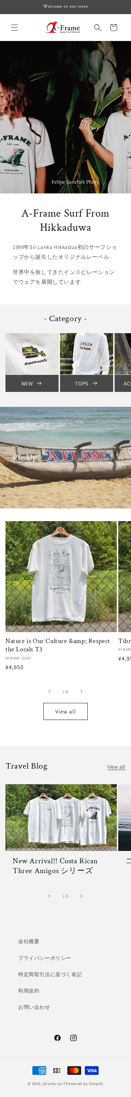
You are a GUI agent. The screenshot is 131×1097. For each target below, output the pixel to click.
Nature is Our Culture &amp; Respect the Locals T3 (57, 645)
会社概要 (28, 941)
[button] (15, 28)
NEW (27, 383)
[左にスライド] (49, 691)
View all (65, 711)
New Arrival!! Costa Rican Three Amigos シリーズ (55, 866)
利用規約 (28, 990)
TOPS (81, 383)
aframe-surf (54, 1083)
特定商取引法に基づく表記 (50, 974)
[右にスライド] (82, 691)
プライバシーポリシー (44, 958)
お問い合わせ (34, 1007)
